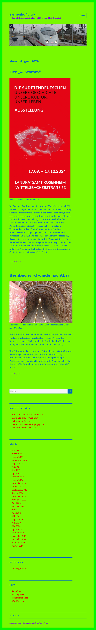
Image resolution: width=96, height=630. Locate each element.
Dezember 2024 (19, 483)
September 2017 (19, 542)
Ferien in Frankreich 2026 (24, 428)
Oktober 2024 (18, 486)
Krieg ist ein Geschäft (22, 421)
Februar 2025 (18, 477)
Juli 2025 (16, 467)
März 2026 (17, 454)
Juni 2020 (16, 523)
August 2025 (17, 463)
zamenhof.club (22, 14)
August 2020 (18, 519)
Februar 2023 (18, 506)
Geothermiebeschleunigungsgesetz (28, 424)
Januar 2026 (17, 457)
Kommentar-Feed (20, 598)
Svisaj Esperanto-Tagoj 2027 (25, 418)
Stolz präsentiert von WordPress (35, 623)
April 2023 (17, 503)
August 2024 (17, 493)
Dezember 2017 (19, 536)
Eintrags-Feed (18, 594)
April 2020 (17, 529)
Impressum (14, 615)
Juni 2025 (16, 470)
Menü (82, 16)
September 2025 (19, 460)
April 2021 (16, 513)
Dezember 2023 (19, 496)
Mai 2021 (16, 509)
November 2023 (19, 500)
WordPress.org (19, 601)
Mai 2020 (16, 526)
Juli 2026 (16, 450)
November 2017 (19, 539)
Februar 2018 (18, 533)
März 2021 (16, 516)
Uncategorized (19, 568)
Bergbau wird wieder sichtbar (39, 275)
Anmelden (17, 591)
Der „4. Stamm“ (25, 72)
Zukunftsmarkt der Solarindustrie (28, 414)
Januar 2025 (17, 480)
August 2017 (17, 546)
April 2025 (17, 473)
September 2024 (19, 490)
